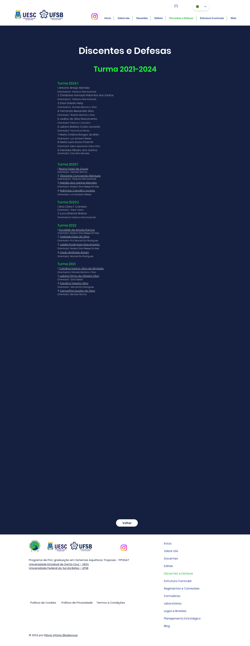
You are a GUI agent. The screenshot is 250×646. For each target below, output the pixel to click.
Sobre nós (171, 551)
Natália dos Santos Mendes (78, 182)
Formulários (172, 596)
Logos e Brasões (175, 611)
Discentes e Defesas (178, 573)
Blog (167, 626)
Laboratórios (173, 603)
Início (167, 543)
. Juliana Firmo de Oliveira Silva (79, 276)
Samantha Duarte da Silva (77, 291)
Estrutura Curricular (178, 581)
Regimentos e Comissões (181, 588)
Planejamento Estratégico (182, 618)
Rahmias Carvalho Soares (77, 190)
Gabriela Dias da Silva (74, 236)
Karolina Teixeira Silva (74, 283)
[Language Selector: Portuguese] (201, 6)
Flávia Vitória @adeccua (61, 635)
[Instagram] (94, 16)
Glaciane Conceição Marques (80, 176)
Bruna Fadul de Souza (73, 169)
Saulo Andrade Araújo (74, 252)
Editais (168, 566)
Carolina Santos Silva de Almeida (81, 268)
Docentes (171, 558)
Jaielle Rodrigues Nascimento (80, 244)
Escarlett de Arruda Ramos (77, 230)
